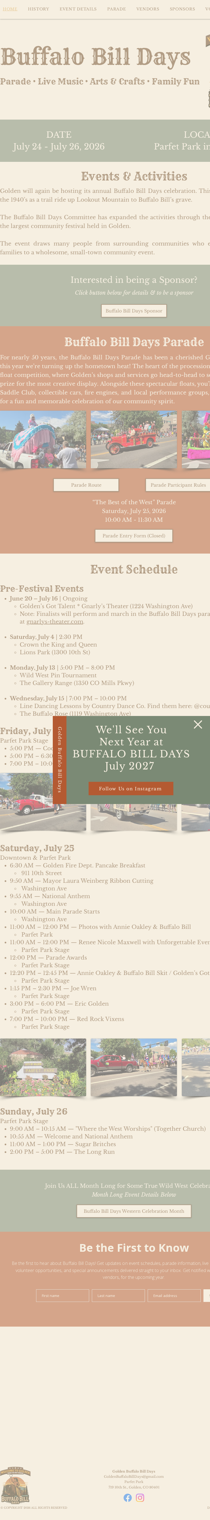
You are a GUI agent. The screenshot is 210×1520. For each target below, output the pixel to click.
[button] (198, 724)
